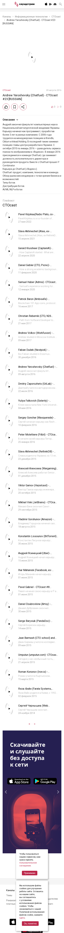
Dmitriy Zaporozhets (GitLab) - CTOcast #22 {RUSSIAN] (35, 385)
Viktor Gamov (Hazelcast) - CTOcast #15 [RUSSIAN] (33, 487)
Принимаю (29, 873)
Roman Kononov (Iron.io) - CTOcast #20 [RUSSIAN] (33, 673)
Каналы (7, 16)
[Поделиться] (23, 106)
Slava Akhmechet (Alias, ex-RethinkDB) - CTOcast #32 (34, 233)
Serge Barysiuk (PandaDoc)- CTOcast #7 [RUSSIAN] (34, 622)
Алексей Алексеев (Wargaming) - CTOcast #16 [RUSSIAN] (38, 470)
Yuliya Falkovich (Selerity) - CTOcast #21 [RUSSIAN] (33, 402)
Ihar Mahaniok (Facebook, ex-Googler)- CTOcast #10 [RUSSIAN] (38, 572)
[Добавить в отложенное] (14, 106)
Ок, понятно (30, 923)
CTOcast (56, 16)
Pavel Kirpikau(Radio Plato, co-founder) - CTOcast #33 (36, 216)
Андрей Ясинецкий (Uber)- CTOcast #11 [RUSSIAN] (34, 555)
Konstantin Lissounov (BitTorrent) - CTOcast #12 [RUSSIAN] (38, 538)
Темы (9, 895)
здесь (22, 918)
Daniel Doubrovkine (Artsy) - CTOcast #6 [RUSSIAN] (34, 605)
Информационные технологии (31, 16)
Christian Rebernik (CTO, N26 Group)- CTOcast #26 (34, 317)
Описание (9, 119)
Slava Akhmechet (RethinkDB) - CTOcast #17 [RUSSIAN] (36, 453)
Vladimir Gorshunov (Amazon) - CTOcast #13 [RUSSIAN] (36, 521)
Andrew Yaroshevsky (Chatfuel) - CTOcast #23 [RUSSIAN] (37, 368)
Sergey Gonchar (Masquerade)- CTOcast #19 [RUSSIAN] (36, 419)
